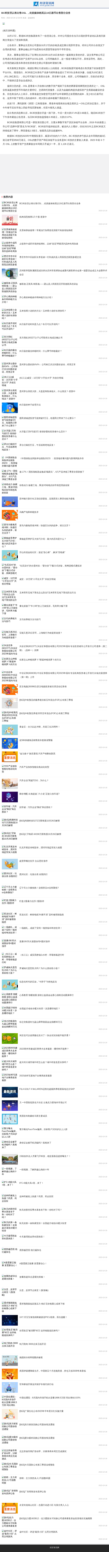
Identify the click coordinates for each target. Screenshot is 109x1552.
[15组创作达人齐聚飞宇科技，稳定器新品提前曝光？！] (54, 1159)
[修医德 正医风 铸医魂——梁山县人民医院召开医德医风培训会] (54, 287)
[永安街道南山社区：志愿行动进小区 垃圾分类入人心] (54, 1508)
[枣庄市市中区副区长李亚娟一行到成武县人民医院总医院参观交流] (54, 260)
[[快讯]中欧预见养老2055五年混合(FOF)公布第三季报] (54, 716)
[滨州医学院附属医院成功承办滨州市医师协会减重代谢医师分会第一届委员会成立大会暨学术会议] (54, 273)
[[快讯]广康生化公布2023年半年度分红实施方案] (54, 1414)
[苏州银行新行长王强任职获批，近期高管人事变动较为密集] (54, 501)
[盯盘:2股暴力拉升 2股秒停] (54, 904)
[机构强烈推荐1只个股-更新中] (54, 220)
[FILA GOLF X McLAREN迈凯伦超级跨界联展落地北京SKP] (54, 1092)
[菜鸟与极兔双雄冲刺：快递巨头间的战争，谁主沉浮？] (54, 528)
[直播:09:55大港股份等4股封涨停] (54, 944)
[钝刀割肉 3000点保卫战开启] (54, 1347)
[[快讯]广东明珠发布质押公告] (54, 1494)
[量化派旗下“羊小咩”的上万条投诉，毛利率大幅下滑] (54, 609)
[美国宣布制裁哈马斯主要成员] (54, 1119)
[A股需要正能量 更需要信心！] (54, 1266)
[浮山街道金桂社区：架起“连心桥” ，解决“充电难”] (54, 555)
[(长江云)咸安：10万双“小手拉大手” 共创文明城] (54, 381)
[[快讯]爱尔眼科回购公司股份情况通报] (54, 1441)
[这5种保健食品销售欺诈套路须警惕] (54, 743)
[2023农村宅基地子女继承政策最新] (54, 1078)
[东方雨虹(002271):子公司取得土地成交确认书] (54, 340)
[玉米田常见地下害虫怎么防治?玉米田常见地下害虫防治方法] (54, 595)
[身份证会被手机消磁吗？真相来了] (54, 1146)
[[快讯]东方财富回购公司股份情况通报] (54, 1427)
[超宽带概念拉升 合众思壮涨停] (54, 864)
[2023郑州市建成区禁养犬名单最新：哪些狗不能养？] (54, 1052)
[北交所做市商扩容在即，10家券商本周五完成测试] (54, 1454)
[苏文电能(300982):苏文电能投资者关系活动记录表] (54, 689)
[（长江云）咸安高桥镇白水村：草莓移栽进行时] (54, 958)
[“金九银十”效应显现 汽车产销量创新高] (54, 756)
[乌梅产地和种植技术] (54, 515)
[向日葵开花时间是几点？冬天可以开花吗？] (54, 327)
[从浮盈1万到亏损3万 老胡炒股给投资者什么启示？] (54, 434)
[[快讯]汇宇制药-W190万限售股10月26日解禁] (54, 837)
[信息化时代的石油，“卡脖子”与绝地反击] (54, 984)
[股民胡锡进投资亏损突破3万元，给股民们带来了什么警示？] (54, 421)
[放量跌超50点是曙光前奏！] (54, 1280)
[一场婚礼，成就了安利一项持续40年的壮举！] (54, 931)
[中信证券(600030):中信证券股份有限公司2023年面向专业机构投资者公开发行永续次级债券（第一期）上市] (54, 676)
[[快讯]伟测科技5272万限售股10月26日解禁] (54, 823)
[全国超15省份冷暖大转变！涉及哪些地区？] (54, 1011)
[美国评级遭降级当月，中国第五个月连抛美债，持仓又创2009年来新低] (54, 1374)
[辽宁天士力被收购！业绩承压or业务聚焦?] (54, 891)
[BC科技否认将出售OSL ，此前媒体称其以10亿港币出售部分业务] (54, 206)
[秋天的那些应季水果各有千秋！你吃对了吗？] (54, 1213)
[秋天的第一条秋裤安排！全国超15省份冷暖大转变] (54, 1226)
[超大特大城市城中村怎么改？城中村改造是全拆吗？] (54, 1065)
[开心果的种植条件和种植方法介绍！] (54, 300)
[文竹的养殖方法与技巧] (54, 622)
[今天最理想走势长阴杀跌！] (54, 1239)
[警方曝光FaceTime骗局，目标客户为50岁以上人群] (54, 1132)
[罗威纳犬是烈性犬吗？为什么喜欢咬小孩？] (54, 971)
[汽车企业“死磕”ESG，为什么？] (54, 783)
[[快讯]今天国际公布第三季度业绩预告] (54, 1468)
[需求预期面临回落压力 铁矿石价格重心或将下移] (54, 1307)
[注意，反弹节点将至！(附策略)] (54, 1293)
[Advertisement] (54, 173)
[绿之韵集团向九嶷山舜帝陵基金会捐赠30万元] (54, 1025)
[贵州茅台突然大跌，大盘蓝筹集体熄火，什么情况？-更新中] (54, 394)
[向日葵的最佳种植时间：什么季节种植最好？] (54, 354)
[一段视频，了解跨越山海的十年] (54, 1172)
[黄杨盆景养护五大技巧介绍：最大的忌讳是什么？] (54, 542)
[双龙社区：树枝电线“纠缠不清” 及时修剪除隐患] (54, 917)
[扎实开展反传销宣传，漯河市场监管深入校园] (54, 850)
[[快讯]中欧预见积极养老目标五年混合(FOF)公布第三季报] (54, 703)
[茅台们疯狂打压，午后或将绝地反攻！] (54, 448)
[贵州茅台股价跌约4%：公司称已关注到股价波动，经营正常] (54, 367)
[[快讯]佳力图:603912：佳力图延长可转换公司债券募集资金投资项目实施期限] (54, 1521)
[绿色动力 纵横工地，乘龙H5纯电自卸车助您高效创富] (54, 488)
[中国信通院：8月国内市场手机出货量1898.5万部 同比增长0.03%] (54, 1400)
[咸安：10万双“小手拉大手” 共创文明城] (54, 582)
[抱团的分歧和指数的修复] (54, 1360)
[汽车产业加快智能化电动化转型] (54, 770)
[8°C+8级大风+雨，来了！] (54, 1186)
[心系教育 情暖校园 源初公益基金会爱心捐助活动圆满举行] (54, 998)
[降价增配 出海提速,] (54, 797)
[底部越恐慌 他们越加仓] (54, 1253)
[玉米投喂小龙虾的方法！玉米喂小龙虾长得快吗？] (54, 314)
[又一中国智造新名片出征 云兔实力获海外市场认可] (54, 1105)
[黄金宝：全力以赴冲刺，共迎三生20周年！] (54, 730)
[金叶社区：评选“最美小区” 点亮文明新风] (54, 1535)
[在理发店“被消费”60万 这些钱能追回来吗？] (54, 1333)
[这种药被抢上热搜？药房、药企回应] (54, 1199)
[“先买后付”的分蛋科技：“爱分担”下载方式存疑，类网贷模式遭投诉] (54, 569)
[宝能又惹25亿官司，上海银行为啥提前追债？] (54, 636)
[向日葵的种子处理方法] (54, 408)
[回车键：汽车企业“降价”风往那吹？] (54, 810)
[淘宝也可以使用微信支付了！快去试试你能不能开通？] (54, 1038)
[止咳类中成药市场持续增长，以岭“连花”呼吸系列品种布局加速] (54, 246)
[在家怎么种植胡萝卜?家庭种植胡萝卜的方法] (54, 662)
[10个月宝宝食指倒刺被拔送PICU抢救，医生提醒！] (54, 1320)
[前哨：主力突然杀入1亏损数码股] (54, 1481)
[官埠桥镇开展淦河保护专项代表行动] (54, 1387)
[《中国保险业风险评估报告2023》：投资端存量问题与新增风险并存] (54, 461)
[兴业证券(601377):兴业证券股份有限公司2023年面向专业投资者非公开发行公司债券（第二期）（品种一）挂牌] (54, 649)
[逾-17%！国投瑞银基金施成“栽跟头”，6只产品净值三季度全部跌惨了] (54, 475)
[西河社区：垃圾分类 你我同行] (54, 877)
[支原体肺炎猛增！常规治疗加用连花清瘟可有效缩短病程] (54, 233)
